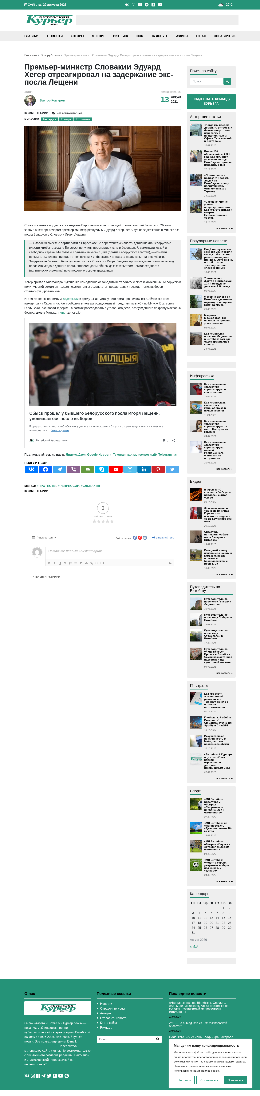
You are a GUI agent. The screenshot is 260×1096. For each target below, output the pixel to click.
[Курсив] (54, 563)
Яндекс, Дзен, (76, 454)
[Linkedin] (144, 469)
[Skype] (101, 469)
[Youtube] (116, 469)
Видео (195, 481)
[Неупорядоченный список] (75, 563)
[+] (102, 563)
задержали (71, 298)
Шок (139, 36)
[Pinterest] (158, 469)
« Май (194, 946)
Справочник (225, 36)
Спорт (195, 791)
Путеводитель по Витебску (205, 589)
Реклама (106, 1027)
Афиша (182, 36)
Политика (83, 119)
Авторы (77, 36)
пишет (62, 312)
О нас (201, 36)
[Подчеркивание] (59, 563)
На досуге (159, 36)
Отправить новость (113, 1018)
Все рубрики (50, 55)
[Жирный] (49, 563)
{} (96, 563)
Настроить (184, 1080)
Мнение (98, 36)
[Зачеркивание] (65, 563)
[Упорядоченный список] (70, 563)
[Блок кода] (86, 563)
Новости (55, 36)
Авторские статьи (205, 117)
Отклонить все (209, 1080)
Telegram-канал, (125, 454)
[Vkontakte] (31, 469)
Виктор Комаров (52, 100)
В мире (66, 119)
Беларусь (49, 119)
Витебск (120, 36)
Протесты (47, 485)
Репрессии (69, 485)
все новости (223, 228)
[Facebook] (45, 469)
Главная (32, 36)
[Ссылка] (91, 563)
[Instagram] (130, 469)
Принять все (235, 1080)
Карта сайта (108, 1022)
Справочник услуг (112, 1008)
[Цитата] (81, 563)
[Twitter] (172, 469)
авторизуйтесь (164, 537)
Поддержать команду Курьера (211, 101)
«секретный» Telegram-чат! (158, 454)
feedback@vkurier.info (40, 1046)
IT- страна (199, 685)
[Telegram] (59, 469)
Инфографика (202, 376)
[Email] (87, 469)
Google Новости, (99, 454)
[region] (210, 1063)
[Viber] (73, 469)
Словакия (91, 485)
